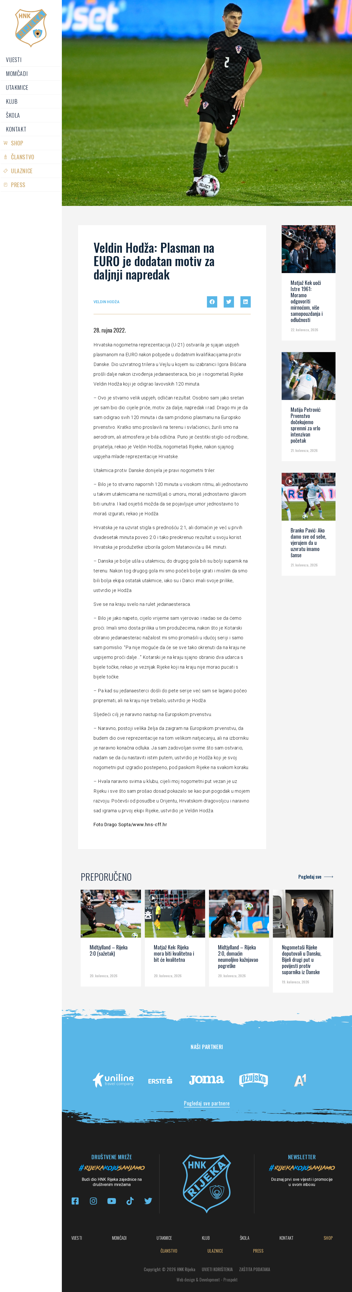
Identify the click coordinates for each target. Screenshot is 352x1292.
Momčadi (17, 73)
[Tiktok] (130, 1201)
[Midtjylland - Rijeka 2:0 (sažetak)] (111, 915)
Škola (13, 115)
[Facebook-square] (75, 1201)
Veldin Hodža (106, 302)
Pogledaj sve (309, 876)
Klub (12, 101)
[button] (212, 302)
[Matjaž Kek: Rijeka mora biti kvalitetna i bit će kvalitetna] (175, 915)
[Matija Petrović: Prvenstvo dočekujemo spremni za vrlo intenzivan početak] (309, 378)
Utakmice (17, 87)
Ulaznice (22, 171)
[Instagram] (93, 1201)
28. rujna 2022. (110, 330)
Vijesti (13, 59)
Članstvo (22, 157)
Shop (17, 143)
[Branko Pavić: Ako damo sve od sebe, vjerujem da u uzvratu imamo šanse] (309, 498)
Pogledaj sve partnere (207, 1103)
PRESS (18, 184)
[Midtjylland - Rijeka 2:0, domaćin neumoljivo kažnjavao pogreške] (239, 915)
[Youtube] (112, 1201)
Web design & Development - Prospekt (207, 1280)
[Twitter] (148, 1201)
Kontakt (16, 129)
